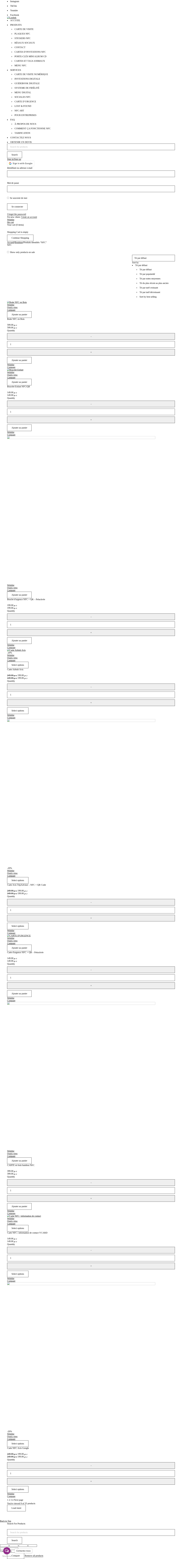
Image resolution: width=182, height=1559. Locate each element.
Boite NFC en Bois (15, 319)
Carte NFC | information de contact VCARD (27, 1233)
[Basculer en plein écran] (13, 1546)
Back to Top (5, 1521)
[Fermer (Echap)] (32, 1546)
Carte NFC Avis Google (18, 1448)
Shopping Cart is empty (17, 232)
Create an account (29, 217)
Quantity (11, 330)
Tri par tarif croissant (148, 287)
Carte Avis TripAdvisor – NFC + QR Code (26, 885)
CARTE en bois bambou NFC (21, 1165)
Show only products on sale (22, 252)
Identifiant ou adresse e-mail (19, 168)
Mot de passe (13, 183)
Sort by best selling (148, 297)
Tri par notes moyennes (149, 278)
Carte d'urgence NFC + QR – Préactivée (25, 952)
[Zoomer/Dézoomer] (4, 1546)
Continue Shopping (20, 238)
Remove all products (34, 1555)
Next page (18, 1500)
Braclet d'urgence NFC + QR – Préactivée (26, 599)
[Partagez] (23, 1546)
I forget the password (16, 214)
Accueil (10, 242)
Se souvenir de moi (18, 198)
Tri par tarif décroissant (149, 292)
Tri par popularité (147, 274)
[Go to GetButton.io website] (6, 1556)
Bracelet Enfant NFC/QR (18, 386)
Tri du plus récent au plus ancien (153, 283)
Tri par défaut (145, 269)
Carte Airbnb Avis (15, 669)
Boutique (19, 242)
